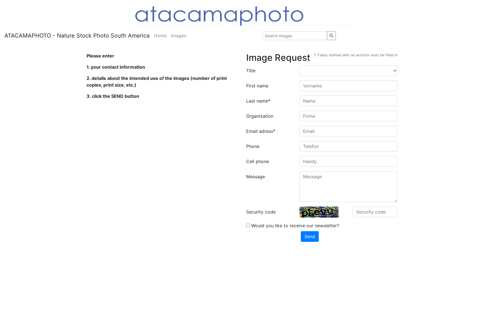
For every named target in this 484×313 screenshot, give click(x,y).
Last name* (258, 101)
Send (309, 236)
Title (250, 70)
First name (257, 86)
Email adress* (260, 131)
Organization (259, 116)
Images (178, 35)
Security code (261, 212)
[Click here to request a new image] (319, 212)
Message (255, 176)
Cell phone (257, 161)
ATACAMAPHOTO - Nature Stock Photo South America (77, 35)
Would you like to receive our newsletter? (294, 225)
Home (160, 35)
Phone (252, 146)
